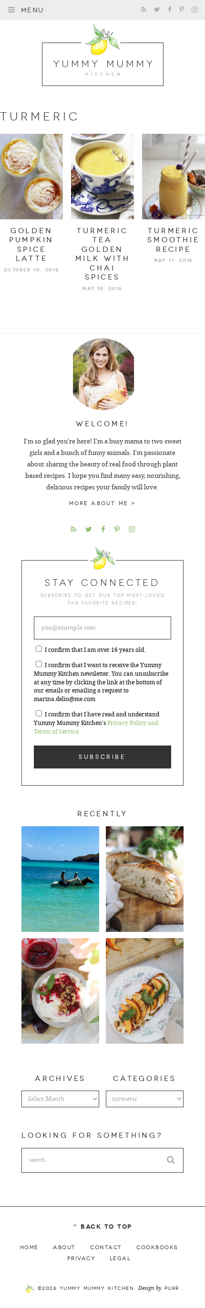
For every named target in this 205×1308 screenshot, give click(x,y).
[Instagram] (194, 10)
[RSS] (143, 10)
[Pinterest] (181, 10)
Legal (120, 1258)
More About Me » (102, 503)
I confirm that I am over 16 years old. (95, 650)
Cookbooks (157, 1247)
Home (29, 1247)
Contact (106, 1247)
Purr (171, 1288)
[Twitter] (157, 10)
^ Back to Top (102, 1227)
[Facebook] (169, 10)
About (64, 1247)
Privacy (81, 1258)
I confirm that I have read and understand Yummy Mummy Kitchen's (96, 723)
